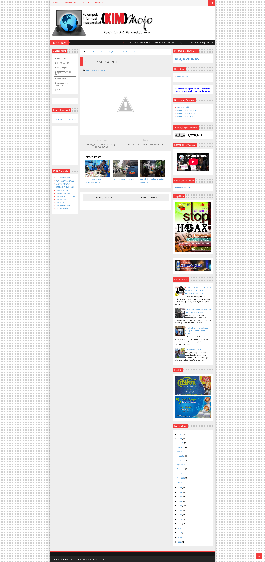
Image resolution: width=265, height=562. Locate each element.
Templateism (85, 559)
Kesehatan (61, 58)
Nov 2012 (181, 478)
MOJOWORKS (182, 76)
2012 (180, 438)
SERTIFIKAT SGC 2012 (129, 52)
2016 (180, 501)
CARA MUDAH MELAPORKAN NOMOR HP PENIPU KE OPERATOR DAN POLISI (198, 291)
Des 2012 (180, 482)
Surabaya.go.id (183, 107)
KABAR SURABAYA (62, 184)
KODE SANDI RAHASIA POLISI (199, 349)
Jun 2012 (180, 456)
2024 (180, 537)
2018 (180, 510)
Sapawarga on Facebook (187, 110)
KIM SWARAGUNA (62, 205)
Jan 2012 (180, 443)
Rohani (60, 90)
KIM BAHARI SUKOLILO (65, 187)
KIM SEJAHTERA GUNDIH (65, 196)
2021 (180, 523)
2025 (180, 542)
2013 (180, 487)
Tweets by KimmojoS (183, 187)
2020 (180, 519)
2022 (180, 528)
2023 (180, 532)
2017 (180, 505)
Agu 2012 (181, 464)
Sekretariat (99, 3)
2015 (180, 496)
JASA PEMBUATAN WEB (64, 181)
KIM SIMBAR (60, 199)
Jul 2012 (180, 460)
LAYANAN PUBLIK (64, 63)
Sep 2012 (180, 469)
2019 (180, 514)
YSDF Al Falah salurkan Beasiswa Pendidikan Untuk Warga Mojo (141, 42)
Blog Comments (105, 197)
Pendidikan (61, 78)
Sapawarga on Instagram (187, 113)
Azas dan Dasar (71, 3)
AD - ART (86, 3)
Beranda (55, 3)
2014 (180, 492)
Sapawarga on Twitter (185, 116)
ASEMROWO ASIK (62, 178)
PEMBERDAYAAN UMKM (63, 73)
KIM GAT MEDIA (61, 190)
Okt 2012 (180, 473)
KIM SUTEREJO (61, 202)
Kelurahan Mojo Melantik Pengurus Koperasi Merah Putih (206, 42)
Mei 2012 (180, 451)
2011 (180, 434)
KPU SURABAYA (61, 208)
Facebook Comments (148, 197)
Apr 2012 (180, 447)
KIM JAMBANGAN (62, 193)
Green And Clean (99, 52)
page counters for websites (65, 119)
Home (88, 52)
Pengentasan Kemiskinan (61, 84)
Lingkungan (62, 67)
